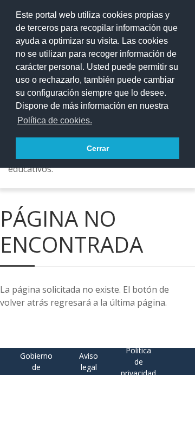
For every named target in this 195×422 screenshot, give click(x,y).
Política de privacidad (138, 361)
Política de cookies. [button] (54, 120)
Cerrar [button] (98, 148)
